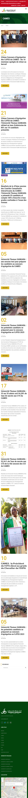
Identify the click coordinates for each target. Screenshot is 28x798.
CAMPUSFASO (4, 733)
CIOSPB (2, 742)
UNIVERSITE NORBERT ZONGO (7, 766)
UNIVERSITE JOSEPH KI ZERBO (7, 761)
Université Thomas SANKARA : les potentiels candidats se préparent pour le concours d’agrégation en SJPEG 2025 (13, 328)
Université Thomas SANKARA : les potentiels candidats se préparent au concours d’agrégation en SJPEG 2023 (13, 630)
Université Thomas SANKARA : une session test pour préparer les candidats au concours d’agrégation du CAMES (13, 262)
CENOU (2, 737)
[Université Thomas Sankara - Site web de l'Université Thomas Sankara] (8, 10)
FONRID (2, 745)
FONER (2, 740)
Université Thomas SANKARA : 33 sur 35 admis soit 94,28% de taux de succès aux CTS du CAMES (14, 394)
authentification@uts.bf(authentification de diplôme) (11, 3)
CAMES (2, 735)
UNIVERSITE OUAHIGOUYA (6, 768)
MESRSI (2, 730)
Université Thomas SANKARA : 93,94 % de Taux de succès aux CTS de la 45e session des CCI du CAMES (13, 462)
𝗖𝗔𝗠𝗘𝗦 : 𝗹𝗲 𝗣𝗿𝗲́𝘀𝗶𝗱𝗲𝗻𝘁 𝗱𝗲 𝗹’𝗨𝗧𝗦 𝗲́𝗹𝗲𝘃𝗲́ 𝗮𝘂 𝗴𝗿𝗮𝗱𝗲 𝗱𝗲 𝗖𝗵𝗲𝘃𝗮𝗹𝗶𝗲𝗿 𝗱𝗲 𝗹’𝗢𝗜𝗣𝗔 (14, 565)
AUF (2, 747)
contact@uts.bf (22, 1)
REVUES (18, 5)
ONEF (2, 749)
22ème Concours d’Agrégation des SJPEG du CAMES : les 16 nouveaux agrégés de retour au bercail (13, 60)
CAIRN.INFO (23, 5)
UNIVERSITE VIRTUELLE (5, 759)
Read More (5, 85)
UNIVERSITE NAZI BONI (5, 764)
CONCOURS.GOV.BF (5, 752)
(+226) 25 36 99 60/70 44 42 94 (12, 1)
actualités (3, 68)
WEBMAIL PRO (14, 5)
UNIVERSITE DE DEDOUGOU (6, 771)
